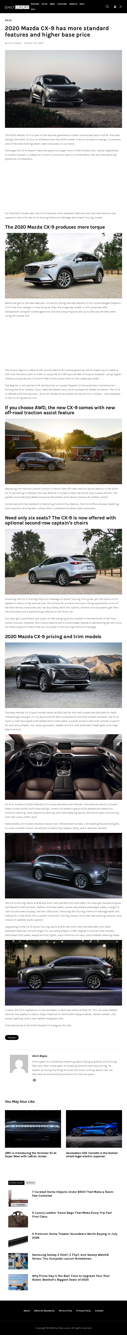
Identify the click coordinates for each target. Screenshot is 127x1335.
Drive (8, 20)
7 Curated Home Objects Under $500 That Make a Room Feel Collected (72, 1193)
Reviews (30, 1183)
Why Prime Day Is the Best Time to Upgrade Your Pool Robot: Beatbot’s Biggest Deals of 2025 (71, 1277)
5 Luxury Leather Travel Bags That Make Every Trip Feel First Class (72, 1214)
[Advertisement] (63, 187)
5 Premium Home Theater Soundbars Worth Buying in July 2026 (74, 1235)
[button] (63, 89)
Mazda (12, 1037)
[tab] (16, 1183)
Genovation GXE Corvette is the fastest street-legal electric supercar (91, 1154)
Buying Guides (16, 1183)
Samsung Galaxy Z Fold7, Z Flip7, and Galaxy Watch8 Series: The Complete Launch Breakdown (70, 1256)
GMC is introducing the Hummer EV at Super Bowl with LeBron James (30, 1154)
